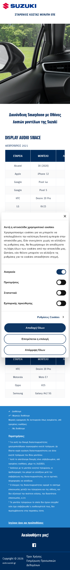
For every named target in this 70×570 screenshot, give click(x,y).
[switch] (61, 282)
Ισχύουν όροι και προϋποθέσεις (25, 522)
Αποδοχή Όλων (35, 327)
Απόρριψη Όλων (35, 350)
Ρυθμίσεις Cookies (48, 317)
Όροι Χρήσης (34, 556)
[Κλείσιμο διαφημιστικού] (65, 216)
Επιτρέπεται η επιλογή (35, 338)
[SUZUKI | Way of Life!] (19, 6)
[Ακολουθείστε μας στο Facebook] (34, 546)
